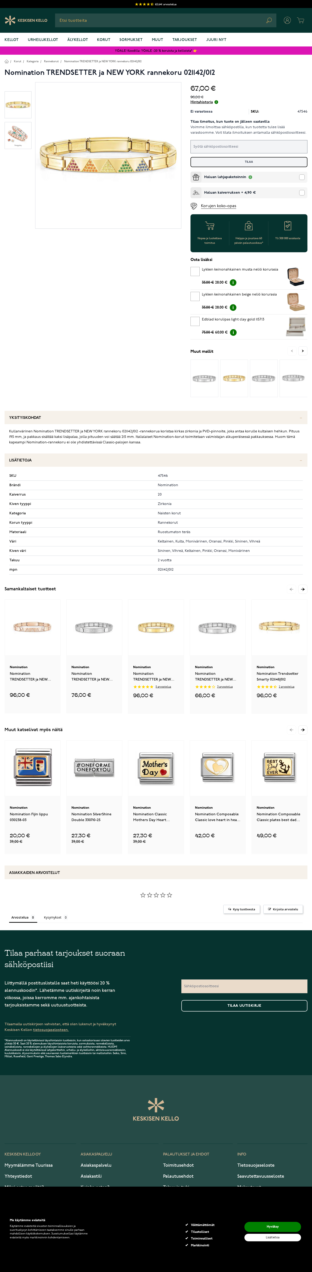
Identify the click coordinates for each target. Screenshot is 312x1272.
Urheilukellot (43, 40)
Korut (103, 40)
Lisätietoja (20, 460)
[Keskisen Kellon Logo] (26, 20)
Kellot (12, 40)
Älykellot (77, 40)
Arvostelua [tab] (20, 917)
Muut (157, 40)
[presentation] (192, 173)
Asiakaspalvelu (96, 1165)
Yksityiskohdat (25, 418)
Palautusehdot (178, 1176)
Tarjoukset (184, 40)
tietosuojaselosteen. (51, 1030)
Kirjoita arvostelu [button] (285, 909)
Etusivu (6, 61)
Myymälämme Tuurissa (29, 1165)
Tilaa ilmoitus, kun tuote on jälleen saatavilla (230, 122)
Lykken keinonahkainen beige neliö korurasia (239, 294)
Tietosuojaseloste (256, 1165)
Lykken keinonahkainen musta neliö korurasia (240, 269)
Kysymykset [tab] (52, 917)
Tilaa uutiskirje (244, 1006)
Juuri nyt (216, 40)
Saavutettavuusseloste (260, 1176)
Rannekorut (51, 61)
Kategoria (33, 61)
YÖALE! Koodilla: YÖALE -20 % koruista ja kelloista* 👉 (156, 51)
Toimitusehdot (178, 1165)
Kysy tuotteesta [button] (244, 909)
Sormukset (131, 40)
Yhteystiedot (18, 1176)
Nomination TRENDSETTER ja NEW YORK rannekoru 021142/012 (103, 61)
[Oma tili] (287, 20)
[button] (302, 589)
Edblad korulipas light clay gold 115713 (233, 319)
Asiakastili (91, 1176)
